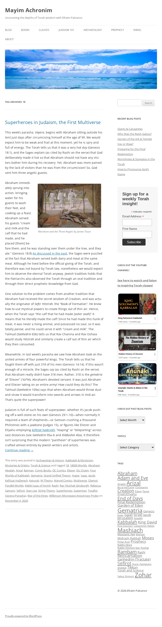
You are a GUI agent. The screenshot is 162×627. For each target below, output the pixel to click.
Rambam (127, 551)
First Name (129, 228)
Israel (137, 30)
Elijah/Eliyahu (127, 494)
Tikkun (132, 567)
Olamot (93, 480)
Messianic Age (126, 534)
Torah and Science (130, 570)
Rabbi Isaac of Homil (37, 485)
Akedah (10, 470)
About (9, 39)
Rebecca (95, 485)
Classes (44, 30)
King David (147, 522)
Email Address (133, 216)
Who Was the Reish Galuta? (134, 134)
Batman (29, 470)
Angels (121, 484)
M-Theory (46, 480)
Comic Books (43, 470)
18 (67, 465)
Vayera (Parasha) (15, 496)
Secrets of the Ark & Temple (134, 139)
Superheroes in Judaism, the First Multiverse (53, 122)
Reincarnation (129, 555)
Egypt (146, 491)
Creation (125, 491)
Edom (138, 491)
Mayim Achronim (28, 10)
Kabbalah (127, 522)
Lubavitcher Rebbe (144, 525)
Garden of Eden (130, 505)
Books (25, 30)
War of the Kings (37, 496)
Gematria (36, 475)
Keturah (34, 480)
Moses (148, 538)
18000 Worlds (78, 465)
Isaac (84, 475)
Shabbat (122, 567)
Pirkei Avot (123, 541)
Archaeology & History (50, 460)
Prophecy (117, 30)
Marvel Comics (63, 480)
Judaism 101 (66, 30)
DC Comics (59, 470)
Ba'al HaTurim (125, 487)
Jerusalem (125, 518)
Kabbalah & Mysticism (79, 460)
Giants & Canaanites (130, 129)
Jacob (91, 475)
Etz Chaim (82, 470)
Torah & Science (40, 465)
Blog (8, 30)
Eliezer (71, 470)
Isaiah (128, 515)
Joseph (138, 518)
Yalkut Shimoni (125, 576)
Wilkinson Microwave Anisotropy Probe (74, 496)
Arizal (19, 470)
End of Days (130, 498)
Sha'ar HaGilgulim (141, 564)
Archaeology (93, 30)
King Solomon (125, 525)
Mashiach (130, 530)
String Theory (46, 490)
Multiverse (80, 480)
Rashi (55, 485)
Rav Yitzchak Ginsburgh (74, 485)
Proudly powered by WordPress (23, 616)
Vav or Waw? (125, 144)
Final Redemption (131, 502)
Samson (10, 490)
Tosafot (92, 490)
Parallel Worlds (14, 485)
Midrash (140, 534)
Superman (80, 490)
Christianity (141, 487)
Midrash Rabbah (129, 538)
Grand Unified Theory (57, 475)
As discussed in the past (50, 253)
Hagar (76, 475)
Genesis (148, 511)
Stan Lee (31, 490)
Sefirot (20, 490)
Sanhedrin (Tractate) (134, 559)
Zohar (143, 575)
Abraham (94, 465)
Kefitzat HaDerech (16, 480)
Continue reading (19, 450)
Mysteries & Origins (17, 465)
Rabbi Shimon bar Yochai (133, 548)
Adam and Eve (132, 478)
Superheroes (64, 490)
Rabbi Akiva (124, 545)
